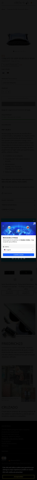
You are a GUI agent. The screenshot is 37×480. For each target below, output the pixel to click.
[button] (18, 249)
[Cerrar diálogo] (35, 223)
